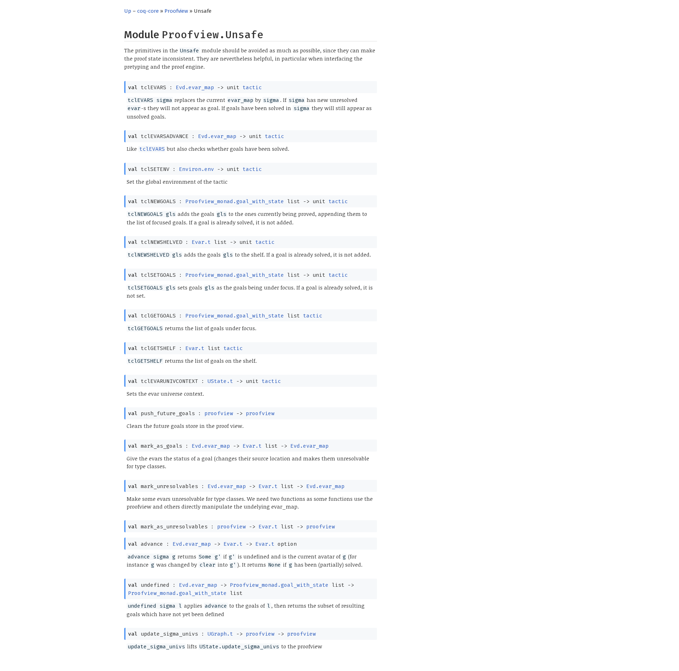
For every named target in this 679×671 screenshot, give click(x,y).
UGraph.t (220, 634)
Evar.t (201, 242)
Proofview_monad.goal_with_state (234, 201)
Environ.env (196, 169)
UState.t (220, 381)
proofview (218, 413)
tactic (252, 87)
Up (127, 11)
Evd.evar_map (195, 87)
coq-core (148, 11)
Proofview (176, 11)
